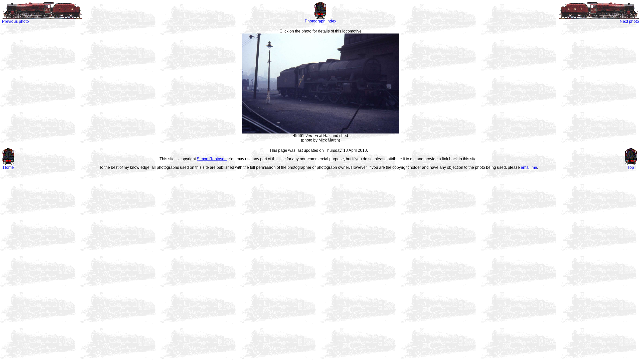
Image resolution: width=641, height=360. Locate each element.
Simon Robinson (212, 159)
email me (529, 167)
